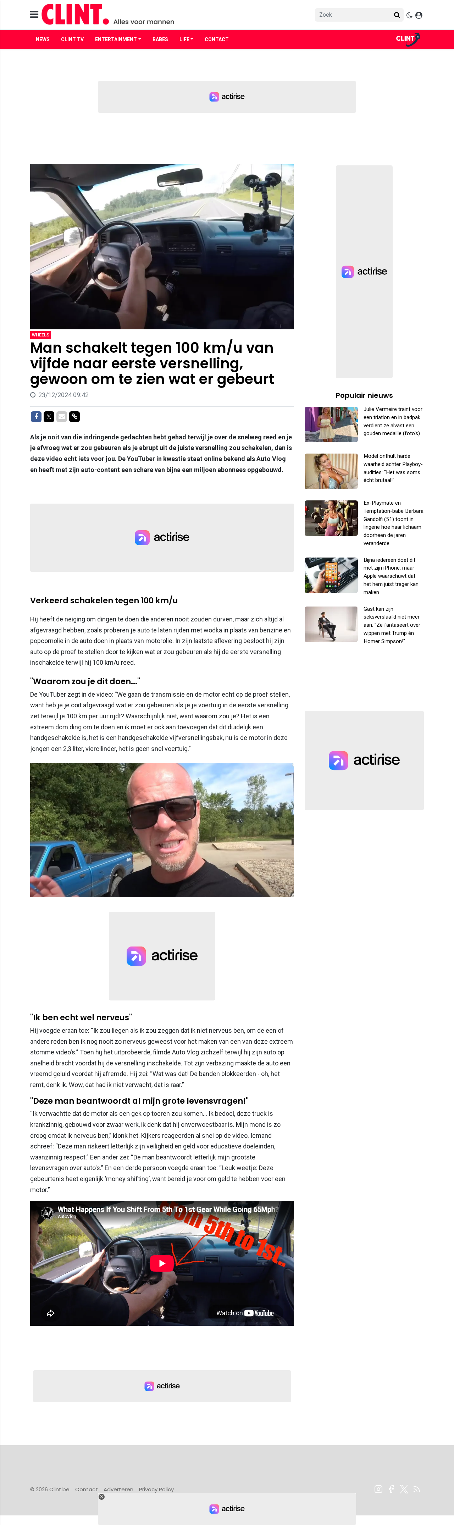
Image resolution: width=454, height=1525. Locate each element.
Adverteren (118, 1489)
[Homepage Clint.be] (163, 14)
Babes (160, 39)
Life (184, 39)
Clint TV (72, 39)
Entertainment (116, 39)
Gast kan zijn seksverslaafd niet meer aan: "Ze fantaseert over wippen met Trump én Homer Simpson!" (392, 625)
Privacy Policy (156, 1489)
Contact (217, 39)
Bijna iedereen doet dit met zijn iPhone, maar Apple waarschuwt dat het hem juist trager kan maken (391, 576)
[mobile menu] (34, 14)
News (43, 39)
